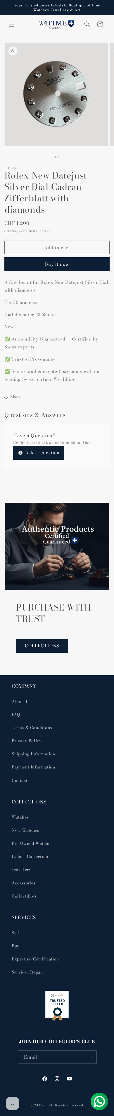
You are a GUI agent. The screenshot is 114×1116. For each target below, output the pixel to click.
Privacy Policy (27, 741)
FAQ (16, 714)
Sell (16, 933)
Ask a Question (42, 452)
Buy (16, 946)
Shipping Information (33, 754)
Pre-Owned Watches (32, 843)
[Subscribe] (89, 1057)
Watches (20, 817)
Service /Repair (28, 972)
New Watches (25, 830)
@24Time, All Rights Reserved (57, 1105)
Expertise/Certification (35, 959)
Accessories (24, 883)
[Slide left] (44, 157)
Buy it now (57, 264)
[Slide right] (69, 157)
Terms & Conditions (32, 727)
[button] (11, 24)
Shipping (11, 231)
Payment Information (33, 767)
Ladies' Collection (30, 856)
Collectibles (24, 896)
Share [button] (16, 397)
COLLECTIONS (42, 645)
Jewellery (21, 869)
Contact (19, 780)
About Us (21, 701)
